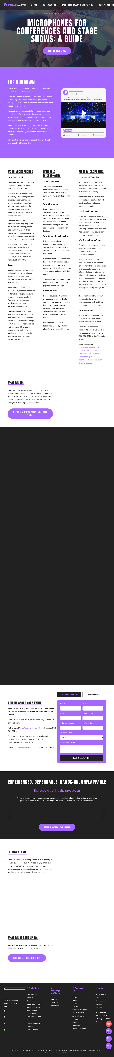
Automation (54, 1002)
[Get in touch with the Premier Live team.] (109, 1039)
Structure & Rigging (79, 1010)
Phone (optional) (88, 713)
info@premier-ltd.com (29, 728)
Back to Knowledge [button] (57, 50)
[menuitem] (35, 5)
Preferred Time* (66, 733)
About (34, 4)
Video (74, 1003)
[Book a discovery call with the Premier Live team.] (109, 1031)
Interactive (53, 999)
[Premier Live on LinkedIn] (11, 1015)
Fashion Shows (32, 1029)
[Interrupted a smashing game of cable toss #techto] (34, 905)
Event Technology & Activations (77, 4)
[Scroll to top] (110, 1052)
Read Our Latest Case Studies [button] (27, 957)
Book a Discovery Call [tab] (69, 694)
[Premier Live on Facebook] (11, 1027)
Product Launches (33, 1023)
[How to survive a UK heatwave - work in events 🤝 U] (34, 919)
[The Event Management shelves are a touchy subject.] (57, 892)
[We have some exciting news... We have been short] (57, 919)
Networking (76, 1025)
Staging (75, 1006)
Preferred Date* (88, 723)
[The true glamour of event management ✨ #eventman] (57, 905)
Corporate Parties (33, 1007)
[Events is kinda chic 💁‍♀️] (34, 892)
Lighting (75, 1000)
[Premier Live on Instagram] (11, 1021)
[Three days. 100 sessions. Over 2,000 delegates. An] (80, 892)
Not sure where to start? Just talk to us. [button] (30, 414)
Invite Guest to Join (67, 723)
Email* (62, 713)
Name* (62, 704)
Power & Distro (78, 1013)
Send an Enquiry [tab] (94, 694)
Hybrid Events (31, 1010)
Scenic (74, 1022)
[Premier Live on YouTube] (11, 1034)
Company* (86, 704)
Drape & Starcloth (79, 1029)
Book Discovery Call (81, 758)
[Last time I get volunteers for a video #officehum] (80, 919)
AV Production (49, 4)
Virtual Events (31, 1013)
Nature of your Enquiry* (68, 742)
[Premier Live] (15, 5)
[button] (83, 113)
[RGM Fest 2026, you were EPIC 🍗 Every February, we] (80, 905)
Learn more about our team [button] (57, 827)
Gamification (54, 1006)
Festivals (29, 1026)
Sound (74, 997)
